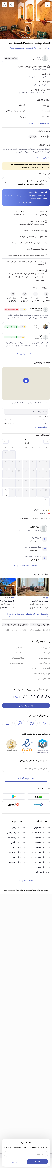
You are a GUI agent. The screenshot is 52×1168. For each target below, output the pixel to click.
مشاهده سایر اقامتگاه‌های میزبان (27, 565)
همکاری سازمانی (17, 658)
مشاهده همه (42, 427)
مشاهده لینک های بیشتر (26, 880)
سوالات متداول (44, 658)
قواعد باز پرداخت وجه (41, 673)
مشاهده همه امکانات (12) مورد (38, 123)
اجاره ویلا (46, 630)
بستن (14, 1161)
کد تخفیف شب (44, 678)
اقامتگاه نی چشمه (19, 630)
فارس (37, 630)
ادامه (37, 1161)
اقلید (31, 630)
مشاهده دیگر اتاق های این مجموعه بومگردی (29, 614)
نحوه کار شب (18, 653)
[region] (26, 383)
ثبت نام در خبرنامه (26, 778)
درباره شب (46, 653)
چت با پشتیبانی (26, 705)
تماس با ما (45, 647)
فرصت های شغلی (17, 663)
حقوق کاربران (44, 663)
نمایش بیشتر (44, 158)
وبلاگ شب (20, 647)
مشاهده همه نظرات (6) (27, 354)
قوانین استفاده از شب (41, 668)
